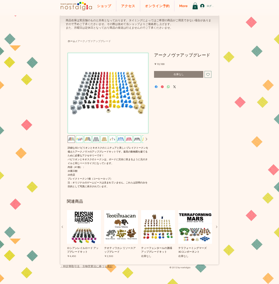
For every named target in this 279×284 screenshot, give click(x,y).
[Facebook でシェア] (156, 87)
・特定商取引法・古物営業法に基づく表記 (86, 266)
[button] (195, 6)
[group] (139, 236)
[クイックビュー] (84, 227)
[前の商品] (62, 227)
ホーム (71, 41)
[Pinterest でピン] (162, 87)
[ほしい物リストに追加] (208, 74)
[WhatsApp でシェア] (168, 87)
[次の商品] (217, 227)
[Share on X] (174, 87)
